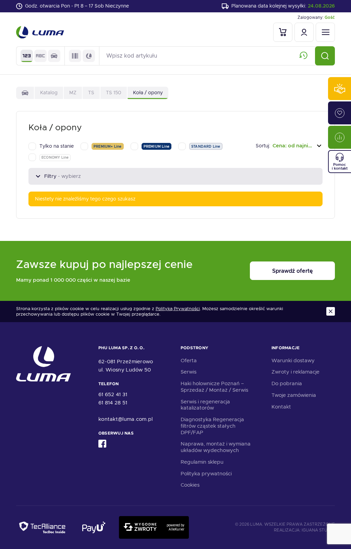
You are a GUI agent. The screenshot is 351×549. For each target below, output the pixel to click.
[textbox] (289, 146)
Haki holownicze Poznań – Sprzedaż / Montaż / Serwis (214, 386)
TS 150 (113, 92)
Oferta (189, 360)
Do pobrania (286, 383)
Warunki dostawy (293, 360)
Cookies (190, 485)
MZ (72, 92)
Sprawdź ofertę (292, 270)
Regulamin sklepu (202, 462)
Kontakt (281, 407)
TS (91, 92)
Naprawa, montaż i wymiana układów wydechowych (216, 447)
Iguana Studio (318, 530)
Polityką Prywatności (178, 309)
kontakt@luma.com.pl (125, 419)
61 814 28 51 (113, 403)
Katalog (49, 92)
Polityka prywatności (206, 474)
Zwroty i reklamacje (295, 372)
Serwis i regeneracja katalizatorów (205, 405)
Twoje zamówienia (293, 395)
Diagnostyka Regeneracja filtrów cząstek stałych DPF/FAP (212, 426)
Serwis (188, 372)
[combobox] (289, 146)
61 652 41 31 (113, 394)
